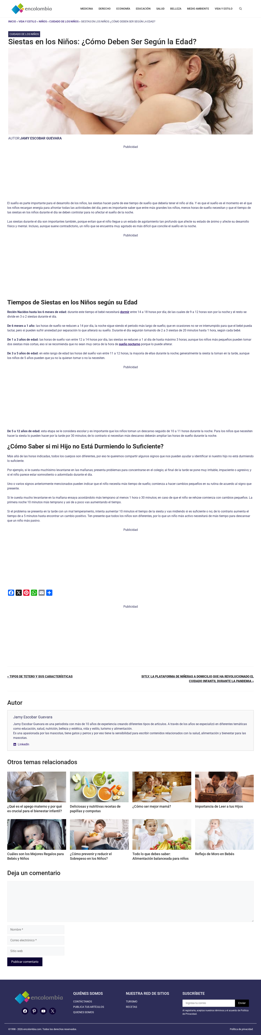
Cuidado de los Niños (64, 21)
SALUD (160, 8)
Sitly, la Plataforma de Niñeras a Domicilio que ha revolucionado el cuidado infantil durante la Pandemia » (197, 679)
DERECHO (105, 8)
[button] (240, 8)
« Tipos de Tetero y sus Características (40, 676)
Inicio (12, 21)
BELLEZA (175, 8)
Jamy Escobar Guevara (41, 138)
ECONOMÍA (123, 8)
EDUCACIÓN (143, 8)
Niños (43, 21)
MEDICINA (86, 8)
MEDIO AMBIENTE (198, 8)
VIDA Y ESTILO (224, 8)
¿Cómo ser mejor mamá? (151, 806)
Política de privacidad (241, 1029)
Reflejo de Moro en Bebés (214, 854)
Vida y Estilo (27, 21)
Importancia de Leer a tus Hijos (219, 806)
